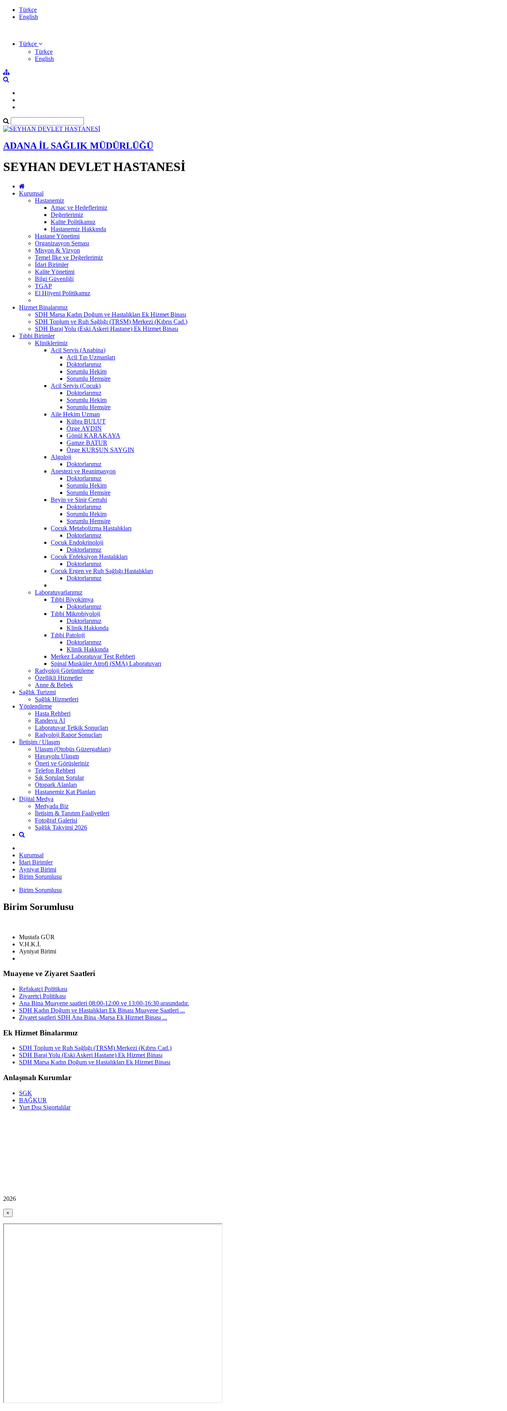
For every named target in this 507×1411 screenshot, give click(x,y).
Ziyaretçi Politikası (42, 996)
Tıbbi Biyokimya (72, 599)
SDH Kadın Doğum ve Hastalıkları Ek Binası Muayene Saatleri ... (102, 1010)
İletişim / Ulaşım (39, 742)
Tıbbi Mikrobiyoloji (75, 613)
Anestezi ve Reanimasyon (83, 471)
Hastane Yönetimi (57, 236)
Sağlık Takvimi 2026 (61, 827)
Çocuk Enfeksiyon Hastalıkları (89, 556)
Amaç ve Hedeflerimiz (79, 207)
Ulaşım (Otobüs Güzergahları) (73, 749)
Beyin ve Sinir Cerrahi (79, 499)
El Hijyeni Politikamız (62, 293)
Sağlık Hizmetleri (56, 699)
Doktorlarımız (84, 364)
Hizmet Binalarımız (43, 307)
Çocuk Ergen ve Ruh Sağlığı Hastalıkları (102, 571)
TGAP (43, 286)
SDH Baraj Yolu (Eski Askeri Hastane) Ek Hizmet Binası (106, 328)
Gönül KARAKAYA (93, 435)
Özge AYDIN (84, 428)
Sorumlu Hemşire (89, 378)
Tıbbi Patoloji (68, 635)
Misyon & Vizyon (57, 250)
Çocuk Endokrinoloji (77, 542)
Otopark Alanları (56, 784)
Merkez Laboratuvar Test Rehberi (93, 656)
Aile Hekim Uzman (75, 414)
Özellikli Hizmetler (58, 677)
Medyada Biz (52, 806)
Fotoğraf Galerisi (56, 820)
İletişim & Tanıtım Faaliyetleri (72, 813)
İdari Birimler (52, 264)
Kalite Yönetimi (54, 271)
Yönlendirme (35, 706)
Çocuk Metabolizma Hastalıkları (91, 528)
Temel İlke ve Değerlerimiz (69, 257)
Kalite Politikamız (73, 221)
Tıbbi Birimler (37, 335)
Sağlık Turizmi (37, 692)
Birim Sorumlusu (40, 876)
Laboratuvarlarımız (58, 592)
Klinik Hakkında (88, 628)
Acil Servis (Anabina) (78, 350)
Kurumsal (31, 193)
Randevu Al (50, 720)
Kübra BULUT (86, 421)
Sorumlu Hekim (87, 371)
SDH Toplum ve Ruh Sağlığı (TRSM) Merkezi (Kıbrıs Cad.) (111, 321)
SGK (25, 1093)
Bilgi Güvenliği (54, 278)
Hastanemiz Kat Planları (65, 791)
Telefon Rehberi (55, 770)
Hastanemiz (49, 200)
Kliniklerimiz (51, 343)
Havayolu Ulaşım (57, 756)
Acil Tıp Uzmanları (91, 357)
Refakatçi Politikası (43, 989)
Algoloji (61, 457)
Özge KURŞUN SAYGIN (100, 449)
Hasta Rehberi (53, 713)
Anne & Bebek (54, 685)
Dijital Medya (36, 799)
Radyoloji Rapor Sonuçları (68, 734)
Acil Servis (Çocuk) (76, 385)
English (28, 16)
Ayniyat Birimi (37, 869)
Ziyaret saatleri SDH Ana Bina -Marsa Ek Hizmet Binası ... (93, 1017)
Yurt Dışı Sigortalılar (45, 1107)
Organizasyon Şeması (62, 243)
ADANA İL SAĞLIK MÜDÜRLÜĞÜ (78, 146)
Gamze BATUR (87, 442)
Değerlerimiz (67, 214)
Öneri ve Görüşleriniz (62, 763)
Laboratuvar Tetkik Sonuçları (71, 727)
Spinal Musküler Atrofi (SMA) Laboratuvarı (106, 663)
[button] (30, 43)
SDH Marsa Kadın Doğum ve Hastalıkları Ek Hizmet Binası (110, 314)
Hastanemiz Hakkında (78, 229)
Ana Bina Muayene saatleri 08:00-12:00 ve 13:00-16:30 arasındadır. (104, 1003)
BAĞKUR (33, 1100)
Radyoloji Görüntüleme (64, 670)
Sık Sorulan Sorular (59, 777)
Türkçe (28, 9)
